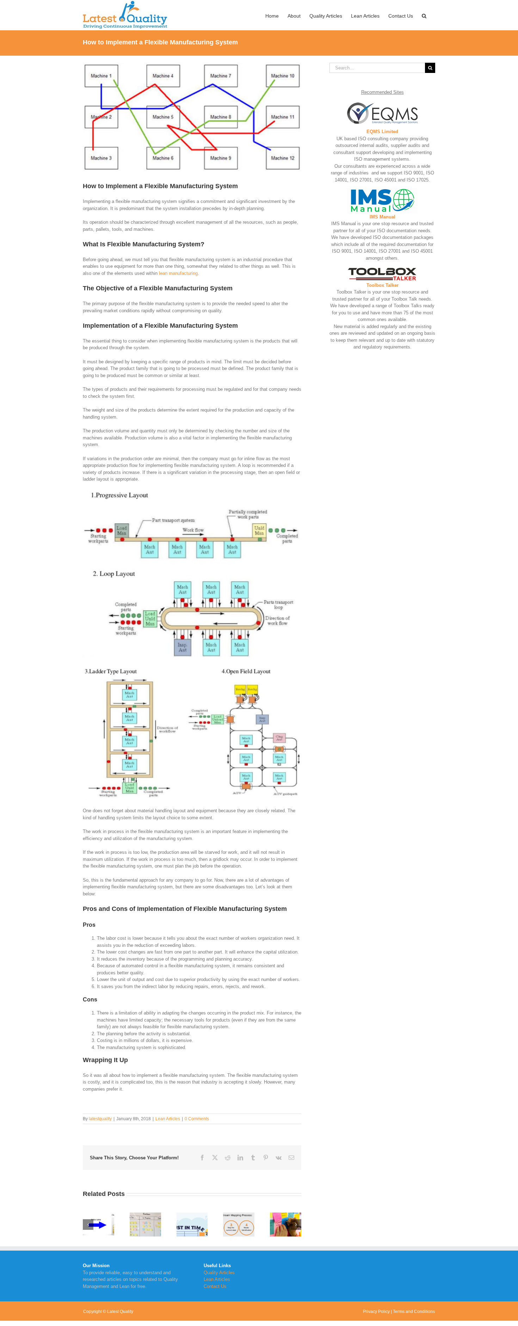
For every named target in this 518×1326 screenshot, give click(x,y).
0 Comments (197, 1118)
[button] (424, 15)
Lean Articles (167, 1118)
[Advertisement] (382, 472)
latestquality (100, 1118)
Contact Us (215, 1286)
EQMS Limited (382, 131)
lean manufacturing (178, 273)
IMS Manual (382, 217)
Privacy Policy (376, 1311)
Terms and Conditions (414, 1311)
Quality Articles (219, 1272)
